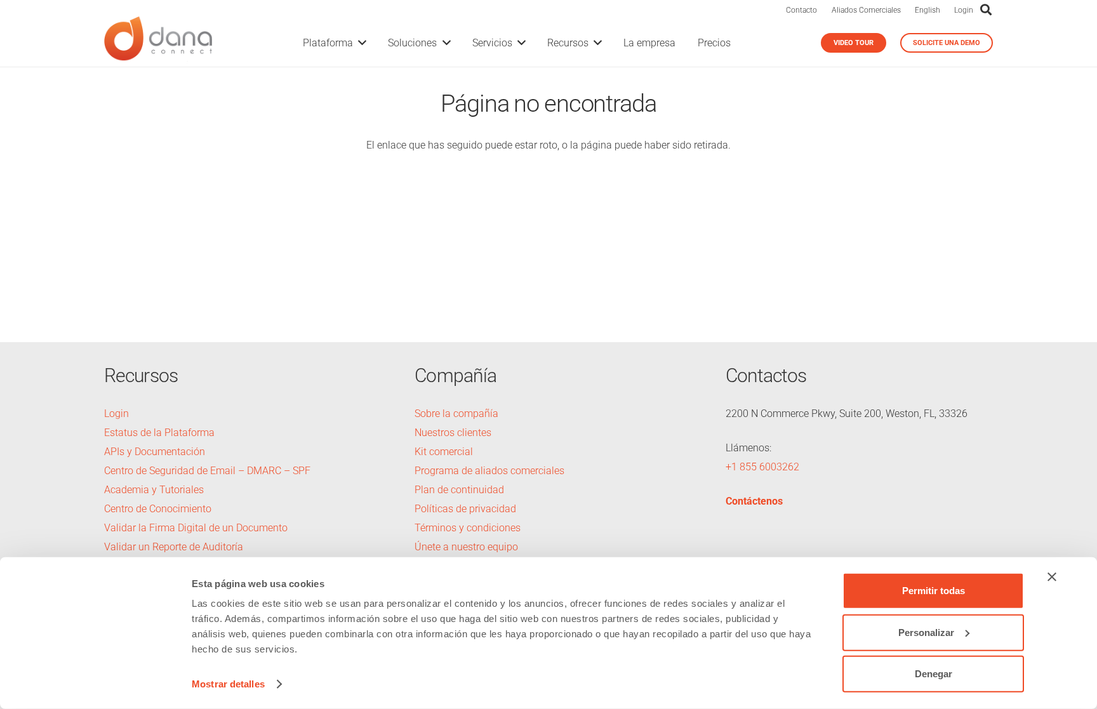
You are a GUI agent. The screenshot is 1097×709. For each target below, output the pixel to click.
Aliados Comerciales (866, 10)
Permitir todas (933, 590)
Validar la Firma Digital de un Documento (196, 528)
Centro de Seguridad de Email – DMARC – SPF (207, 471)
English (927, 10)
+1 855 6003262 (762, 467)
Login (963, 10)
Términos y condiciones (468, 528)
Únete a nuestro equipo (466, 547)
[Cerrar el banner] (1051, 577)
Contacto (801, 10)
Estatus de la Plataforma (159, 433)
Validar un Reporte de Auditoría (175, 547)
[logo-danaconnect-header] (158, 43)
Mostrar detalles (228, 684)
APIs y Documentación (154, 452)
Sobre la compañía (456, 414)
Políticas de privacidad (465, 509)
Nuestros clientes (453, 433)
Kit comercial (444, 452)
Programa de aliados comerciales (489, 471)
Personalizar (926, 631)
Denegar (933, 673)
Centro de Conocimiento (157, 509)
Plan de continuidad (459, 490)
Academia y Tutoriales (154, 490)
